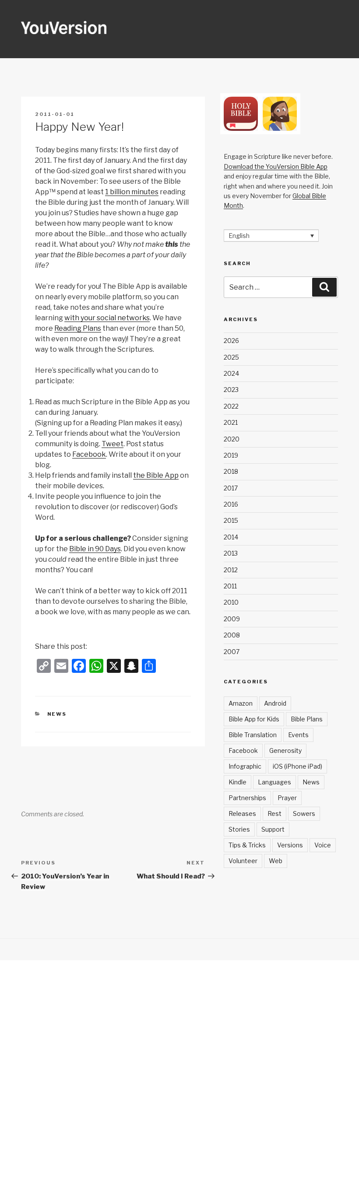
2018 (231, 471)
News (57, 714)
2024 (231, 373)
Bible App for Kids (254, 719)
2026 (231, 340)
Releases (242, 813)
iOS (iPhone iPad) (297, 766)
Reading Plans (77, 328)
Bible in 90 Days (95, 549)
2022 (231, 406)
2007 (231, 651)
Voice (322, 845)
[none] (271, 235)
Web (275, 860)
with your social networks (107, 318)
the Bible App (156, 475)
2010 (231, 602)
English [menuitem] (239, 235)
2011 (230, 586)
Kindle (237, 782)
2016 (231, 504)
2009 (232, 619)
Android (275, 703)
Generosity (285, 750)
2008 (232, 635)
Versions (290, 845)
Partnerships (247, 797)
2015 (231, 520)
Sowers (304, 813)
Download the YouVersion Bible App (275, 166)
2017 (231, 488)
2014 (231, 537)
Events (298, 734)
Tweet (112, 444)
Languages (274, 782)
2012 (231, 570)
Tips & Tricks (247, 845)
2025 (231, 357)
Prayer (287, 797)
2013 (231, 553)
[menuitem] (271, 235)
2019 (231, 455)
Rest (274, 813)
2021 (231, 422)
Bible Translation (253, 734)
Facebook (89, 454)
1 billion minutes (131, 192)
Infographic (245, 766)
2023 (231, 389)
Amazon (241, 703)
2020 (231, 439)
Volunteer (243, 860)
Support (273, 829)
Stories (239, 829)
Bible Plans (307, 719)
